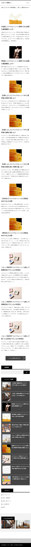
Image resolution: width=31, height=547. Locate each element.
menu (28, 2)
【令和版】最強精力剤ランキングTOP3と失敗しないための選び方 (19, 384)
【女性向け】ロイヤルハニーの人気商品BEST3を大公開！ (14, 200)
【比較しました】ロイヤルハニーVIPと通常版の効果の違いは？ (15, 97)
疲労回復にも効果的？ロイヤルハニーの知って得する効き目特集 (20, 415)
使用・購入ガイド (7, 501)
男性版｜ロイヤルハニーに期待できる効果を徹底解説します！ (15, 62)
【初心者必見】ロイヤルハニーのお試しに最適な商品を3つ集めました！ (20, 478)
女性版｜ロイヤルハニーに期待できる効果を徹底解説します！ (15, 28)
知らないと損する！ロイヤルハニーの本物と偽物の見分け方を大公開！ (20, 467)
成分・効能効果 (6, 497)
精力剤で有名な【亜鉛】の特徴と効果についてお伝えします (20, 425)
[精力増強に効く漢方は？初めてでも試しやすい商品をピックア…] (23, 524)
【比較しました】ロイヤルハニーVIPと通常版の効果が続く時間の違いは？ (15, 165)
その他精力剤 (6, 504)
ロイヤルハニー (6, 494)
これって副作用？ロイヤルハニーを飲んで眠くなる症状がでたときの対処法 (15, 337)
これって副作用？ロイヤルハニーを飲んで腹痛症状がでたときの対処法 (15, 269)
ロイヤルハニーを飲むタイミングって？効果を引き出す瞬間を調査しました (20, 458)
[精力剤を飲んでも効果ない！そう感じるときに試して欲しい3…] (8, 524)
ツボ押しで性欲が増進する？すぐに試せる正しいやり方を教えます (20, 394)
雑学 (4, 507)
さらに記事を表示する (14, 358)
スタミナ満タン (10, 545)
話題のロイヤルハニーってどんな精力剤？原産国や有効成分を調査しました (20, 446)
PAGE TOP (17, 540)
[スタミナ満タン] (6, 2)
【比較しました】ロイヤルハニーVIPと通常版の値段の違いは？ (15, 131)
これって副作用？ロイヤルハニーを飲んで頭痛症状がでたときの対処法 (15, 303)
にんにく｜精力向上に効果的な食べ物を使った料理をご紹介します (20, 436)
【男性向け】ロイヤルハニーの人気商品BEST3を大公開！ (14, 234)
